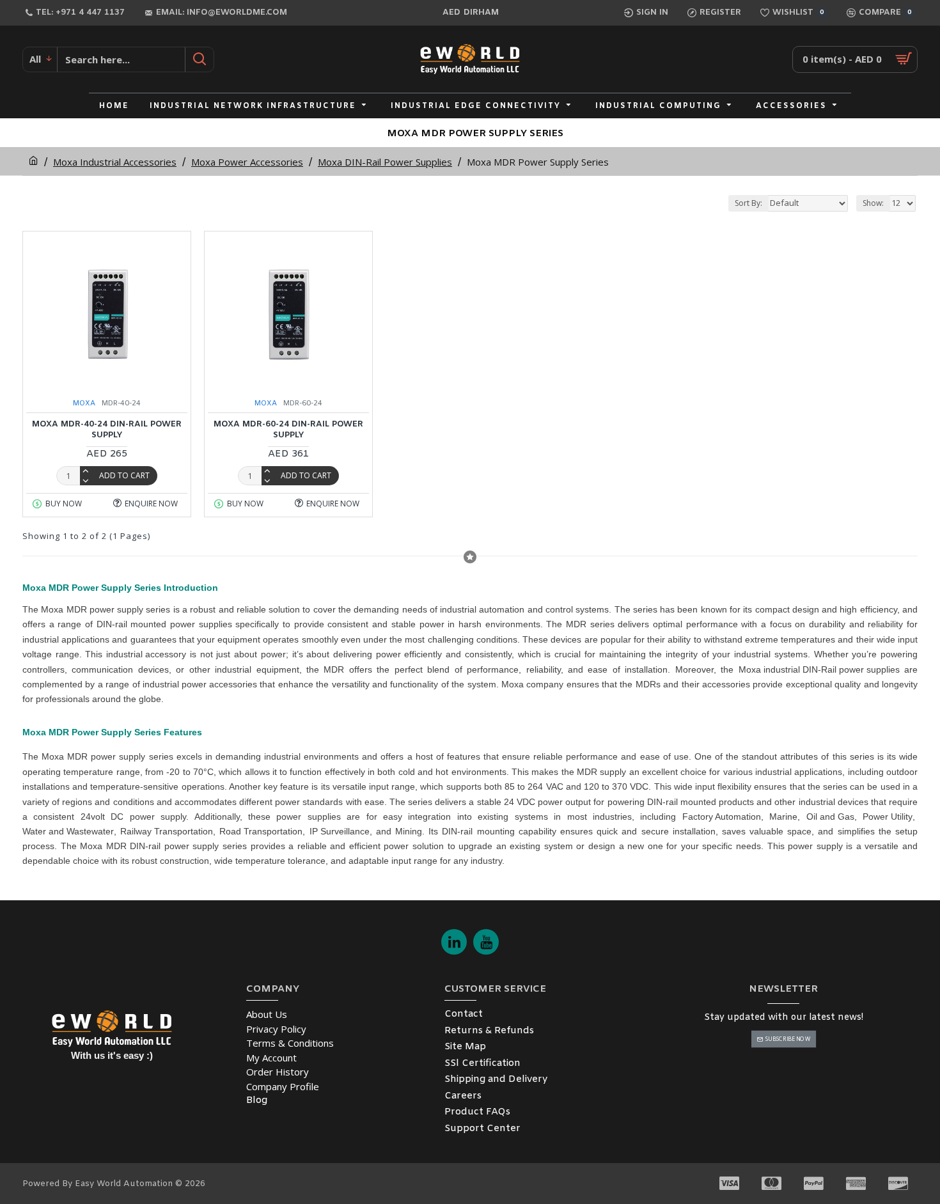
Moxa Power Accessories (247, 161)
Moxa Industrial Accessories (114, 161)
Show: (873, 203)
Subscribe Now (787, 1039)
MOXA (84, 403)
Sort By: (748, 203)
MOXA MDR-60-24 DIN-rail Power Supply (288, 430)
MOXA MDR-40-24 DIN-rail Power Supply (107, 430)
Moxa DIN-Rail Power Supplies (385, 161)
